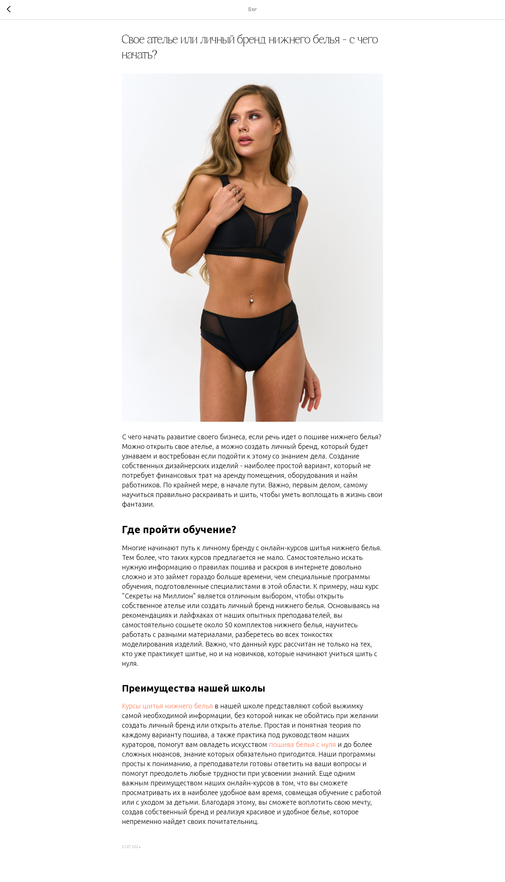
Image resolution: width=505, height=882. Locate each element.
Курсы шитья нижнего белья (167, 706)
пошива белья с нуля (302, 744)
